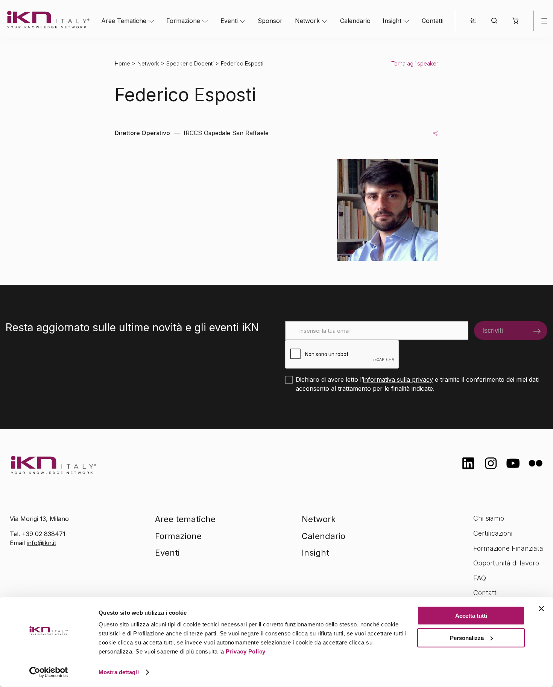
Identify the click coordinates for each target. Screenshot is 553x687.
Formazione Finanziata (508, 548)
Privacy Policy (246, 651)
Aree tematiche (185, 519)
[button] (515, 20)
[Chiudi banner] (541, 608)
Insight (392, 20)
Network (307, 20)
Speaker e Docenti (190, 63)
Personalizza (467, 637)
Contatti (433, 20)
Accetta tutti (471, 615)
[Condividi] (435, 132)
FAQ (479, 578)
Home (122, 63)
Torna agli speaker (414, 63)
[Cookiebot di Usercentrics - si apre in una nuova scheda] (49, 672)
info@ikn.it (41, 543)
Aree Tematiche (123, 20)
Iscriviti (492, 330)
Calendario (355, 20)
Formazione (183, 20)
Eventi (229, 20)
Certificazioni (492, 533)
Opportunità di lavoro (506, 563)
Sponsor (270, 20)
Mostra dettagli (119, 672)
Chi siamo (488, 518)
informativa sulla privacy (398, 379)
